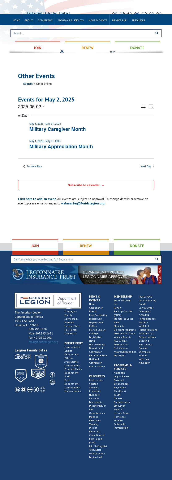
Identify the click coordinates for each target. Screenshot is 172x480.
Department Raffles (96, 324)
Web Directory (97, 453)
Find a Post (35, 13)
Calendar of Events (96, 309)
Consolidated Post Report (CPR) (96, 438)
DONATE (137, 47)
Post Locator (96, 380)
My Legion (119, 355)
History (68, 307)
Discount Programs (125, 329)
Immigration (121, 427)
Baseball (119, 380)
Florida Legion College (97, 331)
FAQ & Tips (120, 340)
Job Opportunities (97, 411)
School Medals (147, 337)
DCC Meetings (97, 344)
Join (116, 304)
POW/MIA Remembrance (147, 316)
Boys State (120, 387)
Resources (138, 20)
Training (93, 424)
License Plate (72, 326)
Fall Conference (98, 355)
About (29, 20)
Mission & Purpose (70, 302)
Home (16, 20)
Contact (64, 13)
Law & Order (146, 307)
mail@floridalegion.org (43, 342)
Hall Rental (70, 329)
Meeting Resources (95, 418)
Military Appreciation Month (61, 146)
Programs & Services (70, 20)
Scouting (144, 340)
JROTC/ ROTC (145, 296)
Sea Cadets (145, 344)
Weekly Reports (122, 337)
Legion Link (95, 318)
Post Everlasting (98, 315)
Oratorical (144, 311)
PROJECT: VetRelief (144, 324)
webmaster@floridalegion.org (82, 203)
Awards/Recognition (125, 351)
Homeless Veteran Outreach (120, 420)
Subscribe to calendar (83, 185)
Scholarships (146, 333)
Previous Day (34, 166)
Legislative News (95, 339)
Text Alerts (95, 449)
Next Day (146, 166)
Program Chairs (73, 369)
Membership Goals (125, 333)
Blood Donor (121, 383)
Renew (117, 307)
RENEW (88, 47)
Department (45, 20)
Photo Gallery (97, 366)
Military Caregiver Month (57, 128)
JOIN (37, 47)
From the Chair (122, 300)
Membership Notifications (121, 346)
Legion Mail (95, 457)
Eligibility (119, 326)
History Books (121, 413)
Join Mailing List (98, 446)
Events (28, 84)
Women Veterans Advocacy (144, 359)
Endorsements (72, 391)
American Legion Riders (121, 374)
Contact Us (70, 333)
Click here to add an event (37, 199)
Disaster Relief (97, 405)
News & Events (98, 20)
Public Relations (148, 329)
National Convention (95, 361)
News (92, 304)
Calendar (51, 13)
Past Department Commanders (72, 384)
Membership (119, 20)
